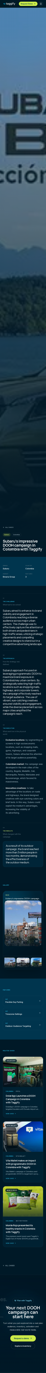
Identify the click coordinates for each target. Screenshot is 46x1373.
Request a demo (21, 1338)
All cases (9, 527)
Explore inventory (23, 1345)
